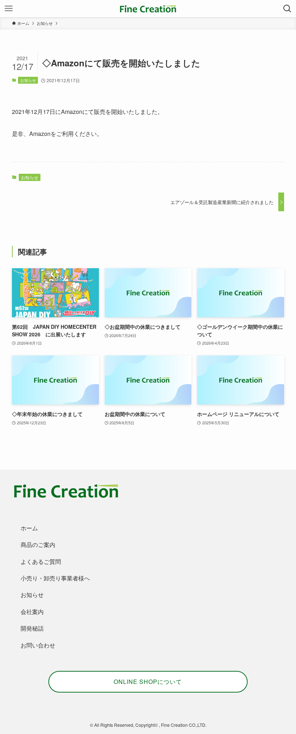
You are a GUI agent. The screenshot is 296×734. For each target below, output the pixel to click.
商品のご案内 (38, 544)
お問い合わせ (38, 645)
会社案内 (32, 611)
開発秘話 (32, 628)
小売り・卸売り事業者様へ (55, 578)
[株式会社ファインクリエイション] (148, 8)
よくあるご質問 (41, 561)
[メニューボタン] (8, 8)
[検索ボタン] (287, 8)
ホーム (29, 528)
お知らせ (28, 80)
